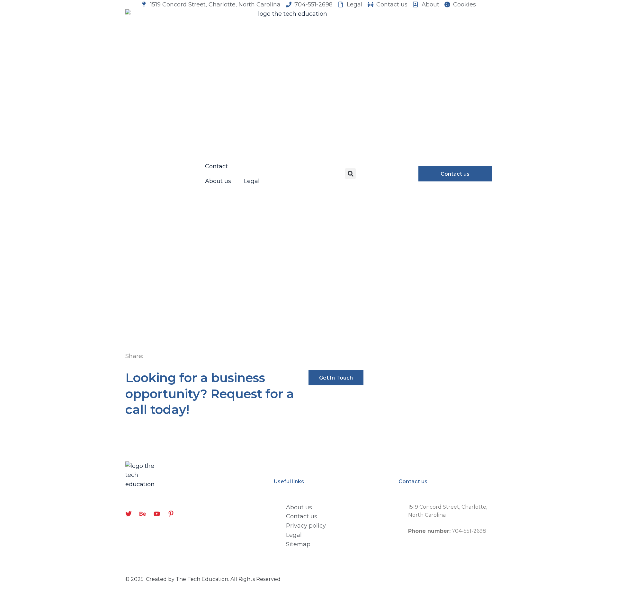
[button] (350, 173)
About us (218, 181)
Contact (216, 166)
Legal (252, 181)
